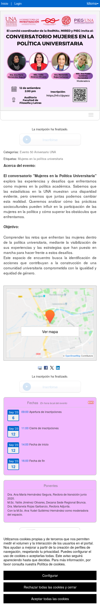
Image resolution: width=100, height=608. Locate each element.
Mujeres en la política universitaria (40, 158)
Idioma (92, 3)
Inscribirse (50, 139)
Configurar (50, 575)
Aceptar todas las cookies (50, 598)
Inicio (4, 3)
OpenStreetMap (72, 355)
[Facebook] (46, 367)
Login (18, 3)
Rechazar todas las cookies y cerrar (50, 587)
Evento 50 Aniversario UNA (38, 152)
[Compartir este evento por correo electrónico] (40, 367)
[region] (50, 569)
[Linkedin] (58, 367)
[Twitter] (52, 367)
